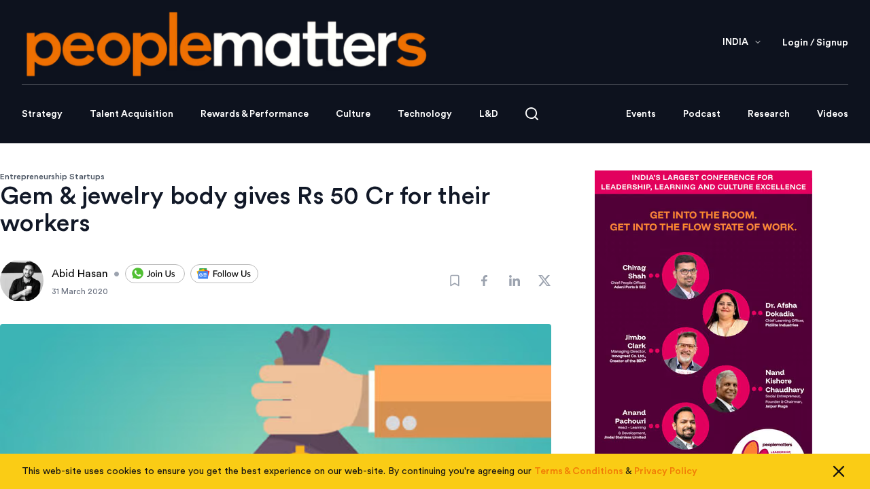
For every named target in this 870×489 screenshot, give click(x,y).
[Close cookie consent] (838, 471)
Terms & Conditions (578, 471)
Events (641, 114)
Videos (832, 114)
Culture (353, 114)
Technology (425, 114)
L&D (488, 114)
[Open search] (531, 113)
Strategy (42, 114)
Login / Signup (815, 43)
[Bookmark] (455, 280)
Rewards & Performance (255, 114)
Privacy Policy (665, 471)
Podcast (701, 114)
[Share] (484, 280)
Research (769, 114)
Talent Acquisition (131, 114)
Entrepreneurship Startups (52, 177)
